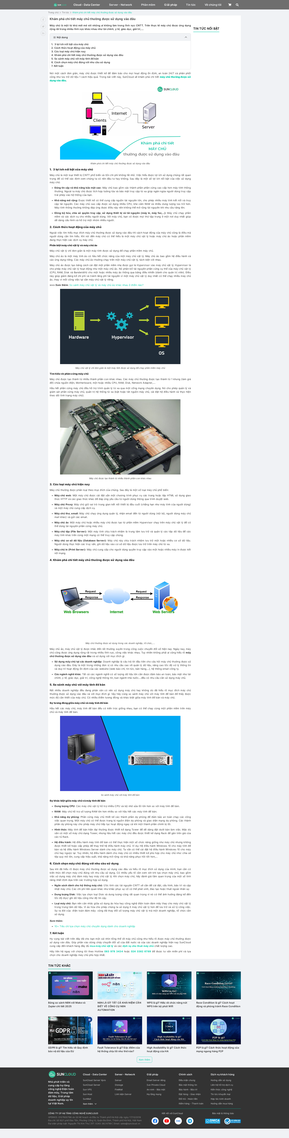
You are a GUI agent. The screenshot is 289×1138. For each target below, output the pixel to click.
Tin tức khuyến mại (220, 1094)
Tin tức (191, 4)
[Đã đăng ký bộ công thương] (232, 1121)
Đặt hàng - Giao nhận (190, 1094)
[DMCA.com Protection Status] (212, 1121)
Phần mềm (148, 4)
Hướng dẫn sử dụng (221, 1080)
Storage (119, 1085)
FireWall (119, 1089)
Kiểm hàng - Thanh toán (191, 1103)
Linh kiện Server (123, 1094)
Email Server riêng (156, 1080)
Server (118, 1080)
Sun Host (87, 1094)
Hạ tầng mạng (154, 1094)
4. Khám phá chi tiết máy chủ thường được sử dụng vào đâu (87, 55)
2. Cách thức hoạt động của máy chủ (73, 47)
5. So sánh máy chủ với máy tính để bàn (75, 58)
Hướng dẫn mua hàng (222, 1103)
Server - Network (120, 4)
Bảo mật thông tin (188, 1085)
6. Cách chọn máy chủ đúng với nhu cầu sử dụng (80, 62)
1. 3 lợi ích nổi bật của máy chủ (70, 44)
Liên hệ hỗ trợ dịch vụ (222, 1085)
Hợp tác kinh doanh (221, 1099)
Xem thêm (144, 1059)
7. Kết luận (57, 65)
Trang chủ (53, 12)
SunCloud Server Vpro (94, 1080)
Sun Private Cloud (156, 1085)
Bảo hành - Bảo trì (188, 1089)
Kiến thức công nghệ (221, 1089)
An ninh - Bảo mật (156, 1089)
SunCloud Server (91, 1085)
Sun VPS (87, 1089)
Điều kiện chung (187, 1080)
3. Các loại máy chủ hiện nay (68, 51)
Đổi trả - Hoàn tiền (188, 1099)
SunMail (87, 1099)
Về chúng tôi (213, 4)
